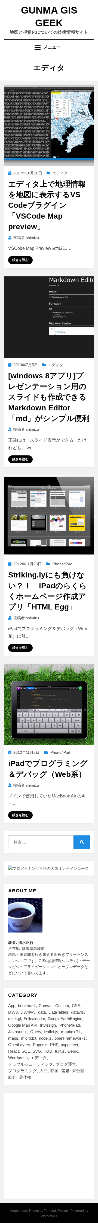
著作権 (25, 1077)
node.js (45, 1038)
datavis (77, 1012)
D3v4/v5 (27, 1012)
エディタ (60, 173)
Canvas (46, 1005)
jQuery (35, 1031)
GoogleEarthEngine (65, 1018)
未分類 (78, 1070)
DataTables (58, 1012)
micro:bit (28, 1038)
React (13, 1051)
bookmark (27, 1005)
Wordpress (18, 1057)
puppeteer (69, 1044)
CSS (76, 1005)
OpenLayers (19, 1044)
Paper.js (40, 1044)
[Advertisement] (49, 1146)
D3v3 (13, 1012)
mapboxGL (71, 1031)
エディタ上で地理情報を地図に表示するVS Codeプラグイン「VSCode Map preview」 (47, 205)
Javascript (17, 1031)
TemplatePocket (56, 1211)
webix (73, 1051)
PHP (54, 1044)
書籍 (65, 1070)
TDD (48, 1051)
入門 (43, 1070)
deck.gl (14, 1018)
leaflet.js (51, 1031)
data (42, 1012)
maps (13, 1038)
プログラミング (22, 1070)
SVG (36, 1051)
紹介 (12, 1077)
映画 (54, 1070)
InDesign (48, 1025)
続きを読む (20, 260)
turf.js (60, 1051)
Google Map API (22, 1025)
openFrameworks (70, 1038)
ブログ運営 (66, 1064)
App (11, 1005)
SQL (26, 1051)
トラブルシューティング (30, 1064)
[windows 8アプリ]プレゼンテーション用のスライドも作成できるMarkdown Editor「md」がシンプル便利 (49, 397)
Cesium (62, 1005)
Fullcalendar (34, 1018)
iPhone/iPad (62, 564)
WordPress (49, 1216)
